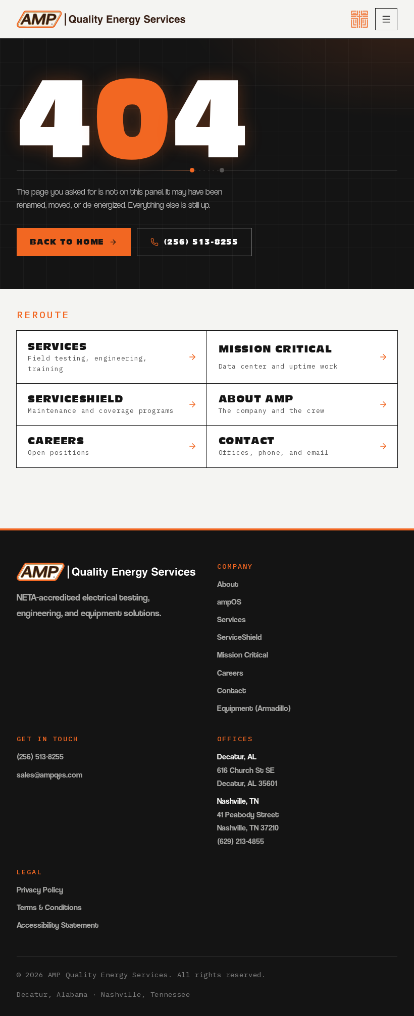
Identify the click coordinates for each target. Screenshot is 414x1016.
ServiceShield (239, 637)
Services (231, 619)
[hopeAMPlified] (359, 19)
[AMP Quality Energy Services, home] (101, 19)
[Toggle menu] (386, 19)
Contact (231, 690)
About (227, 584)
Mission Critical (242, 655)
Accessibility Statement (57, 925)
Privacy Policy (40, 889)
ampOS (229, 602)
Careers (230, 673)
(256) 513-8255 (201, 241)
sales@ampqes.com (49, 775)
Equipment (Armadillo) (254, 708)
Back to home (67, 241)
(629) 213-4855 (240, 841)
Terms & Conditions (49, 907)
